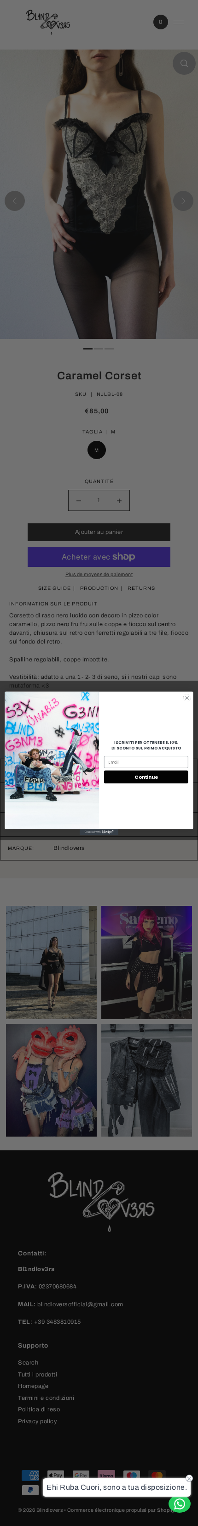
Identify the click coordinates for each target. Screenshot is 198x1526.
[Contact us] (180, 1504)
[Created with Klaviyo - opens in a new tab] (99, 832)
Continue (145, 776)
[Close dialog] (187, 697)
